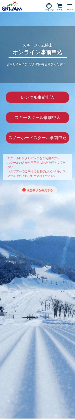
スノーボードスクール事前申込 (37, 137)
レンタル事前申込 (37, 97)
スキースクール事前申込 (37, 117)
